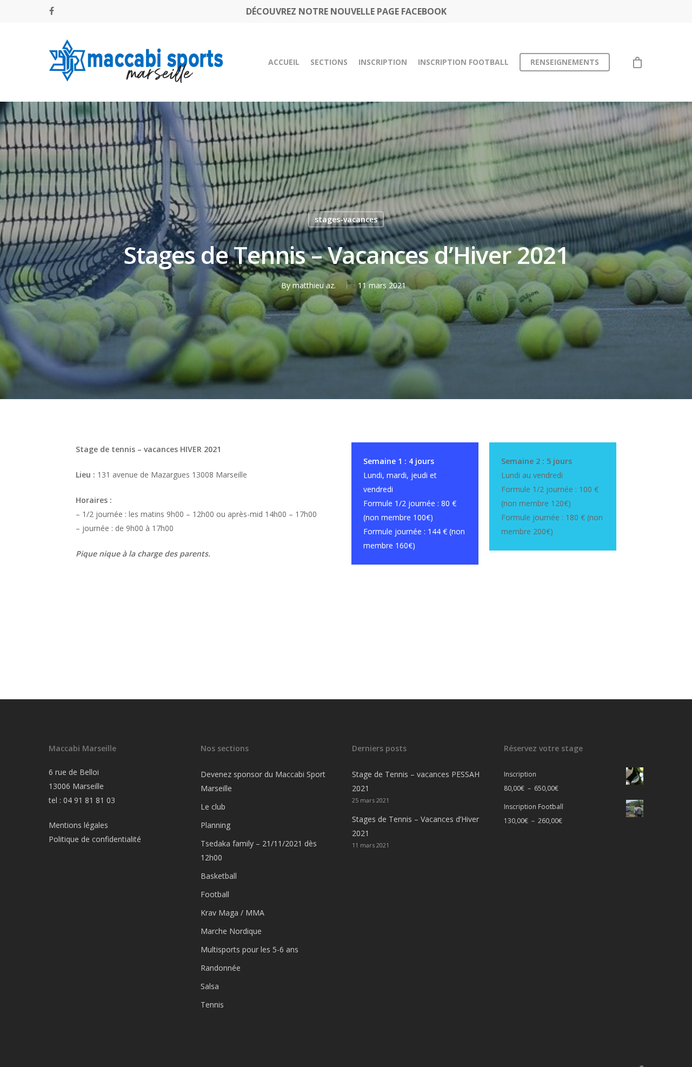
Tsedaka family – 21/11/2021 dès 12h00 (259, 850)
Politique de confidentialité (95, 839)
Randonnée (221, 968)
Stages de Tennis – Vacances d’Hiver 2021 (415, 826)
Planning (215, 825)
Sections (329, 62)
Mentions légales (78, 825)
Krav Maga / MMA (232, 912)
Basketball (219, 876)
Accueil (284, 62)
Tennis (212, 1004)
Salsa (210, 986)
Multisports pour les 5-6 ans (249, 949)
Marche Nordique (231, 931)
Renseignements (564, 62)
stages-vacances (346, 219)
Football (215, 894)
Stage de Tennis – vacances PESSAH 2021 (416, 781)
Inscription (382, 62)
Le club (213, 806)
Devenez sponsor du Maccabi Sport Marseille (263, 781)
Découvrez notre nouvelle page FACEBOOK (346, 11)
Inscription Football (463, 62)
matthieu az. (314, 285)
